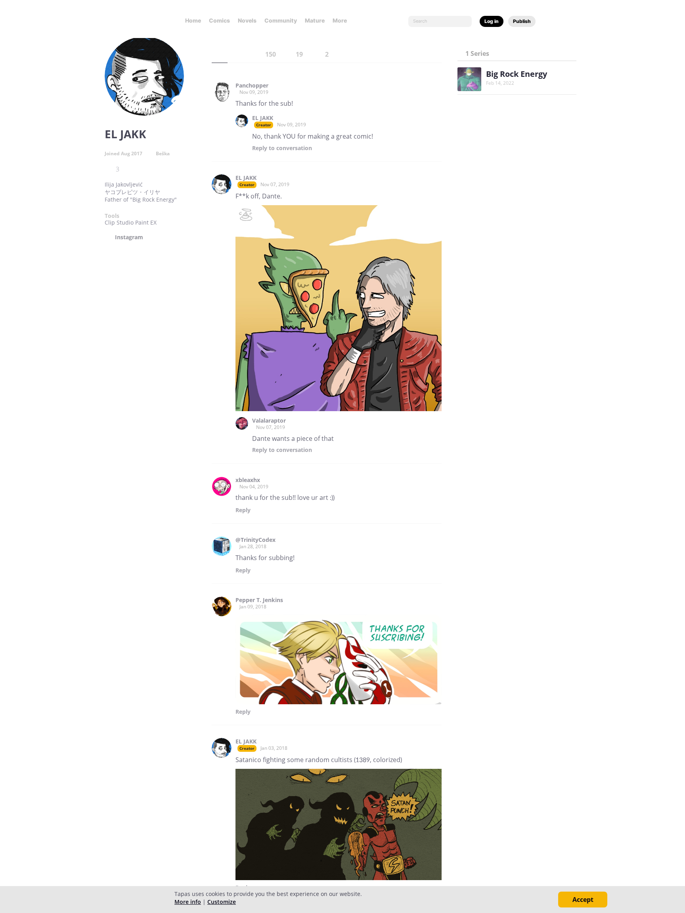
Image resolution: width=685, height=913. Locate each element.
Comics (219, 20)
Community (280, 20)
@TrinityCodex (255, 539)
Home (193, 20)
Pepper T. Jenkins (259, 600)
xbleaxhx (247, 480)
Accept (582, 899)
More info (187, 901)
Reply (282, 148)
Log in (491, 21)
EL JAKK (262, 118)
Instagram (129, 237)
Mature (315, 20)
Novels (247, 20)
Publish (522, 21)
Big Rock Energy (516, 74)
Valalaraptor (269, 420)
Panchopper (251, 85)
